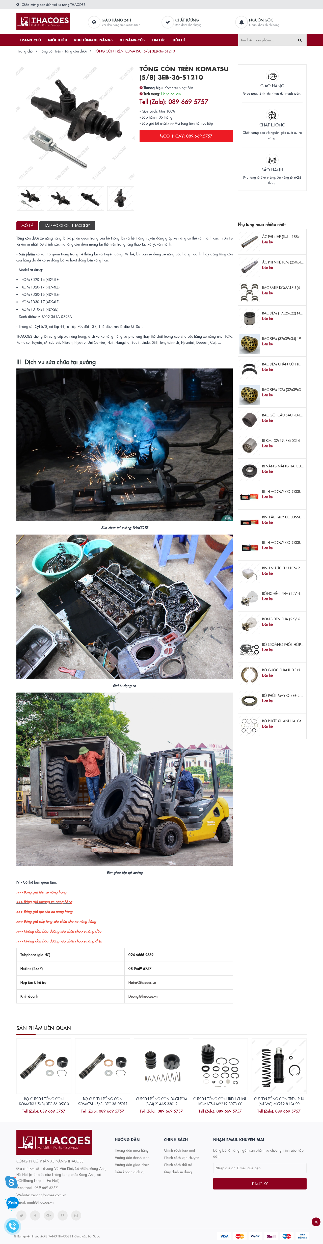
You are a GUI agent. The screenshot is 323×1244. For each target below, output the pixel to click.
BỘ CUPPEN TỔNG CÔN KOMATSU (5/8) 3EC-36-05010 (44, 1101)
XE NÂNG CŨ (132, 40)
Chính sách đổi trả (178, 1164)
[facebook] (35, 1215)
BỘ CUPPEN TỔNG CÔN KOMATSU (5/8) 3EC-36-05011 (103, 1101)
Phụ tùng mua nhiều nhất (262, 224)
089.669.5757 (46, 1187)
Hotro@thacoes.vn (142, 982)
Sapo (96, 1236)
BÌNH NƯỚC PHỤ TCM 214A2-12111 (291, 567)
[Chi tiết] (37, 1112)
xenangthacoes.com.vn (48, 1194)
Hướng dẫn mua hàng (132, 1150)
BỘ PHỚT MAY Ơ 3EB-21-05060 (287, 695)
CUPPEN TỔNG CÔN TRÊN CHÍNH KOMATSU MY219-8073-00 (220, 1101)
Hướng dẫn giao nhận (132, 1164)
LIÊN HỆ (179, 40)
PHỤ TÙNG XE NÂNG (93, 40)
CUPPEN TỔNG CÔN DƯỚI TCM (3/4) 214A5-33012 (161, 1101)
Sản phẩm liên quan (43, 1027)
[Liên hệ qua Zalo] (12, 1203)
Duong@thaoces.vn (142, 996)
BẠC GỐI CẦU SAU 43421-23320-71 (291, 414)
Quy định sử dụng (178, 1171)
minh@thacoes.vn (40, 1202)
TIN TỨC (159, 40)
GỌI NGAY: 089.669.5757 (187, 136)
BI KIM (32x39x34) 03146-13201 (288, 440)
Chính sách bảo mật (179, 1150)
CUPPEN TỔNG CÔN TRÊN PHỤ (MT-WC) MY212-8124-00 (279, 1101)
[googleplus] (49, 1215)
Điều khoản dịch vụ (130, 1171)
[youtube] (63, 1215)
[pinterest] (76, 1215)
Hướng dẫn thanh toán (132, 1157)
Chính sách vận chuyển (181, 1157)
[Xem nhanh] (49, 1112)
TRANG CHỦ (30, 40)
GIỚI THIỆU (57, 40)
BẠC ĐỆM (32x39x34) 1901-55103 (289, 338)
